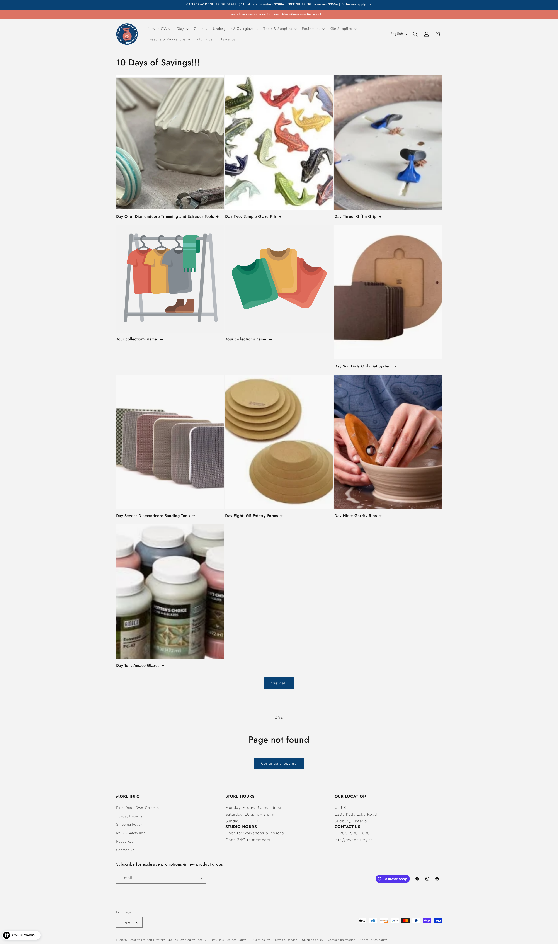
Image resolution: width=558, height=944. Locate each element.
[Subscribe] (200, 878)
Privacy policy (260, 940)
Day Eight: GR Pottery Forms (251, 515)
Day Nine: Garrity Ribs (355, 515)
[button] (182, 29)
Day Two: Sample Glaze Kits (251, 216)
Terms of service (286, 940)
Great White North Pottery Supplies (153, 940)
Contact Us (125, 850)
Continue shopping (279, 763)
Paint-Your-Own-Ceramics (138, 807)
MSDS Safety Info (131, 833)
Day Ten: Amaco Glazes (138, 665)
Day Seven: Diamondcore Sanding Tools (153, 515)
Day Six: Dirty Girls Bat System (362, 366)
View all (279, 683)
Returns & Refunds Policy (228, 940)
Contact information (341, 940)
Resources (125, 841)
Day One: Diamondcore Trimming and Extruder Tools (165, 216)
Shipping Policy (129, 824)
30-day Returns (129, 816)
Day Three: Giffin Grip (355, 216)
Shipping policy (312, 940)
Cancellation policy (373, 940)
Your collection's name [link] (137, 339)
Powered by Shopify (192, 940)
